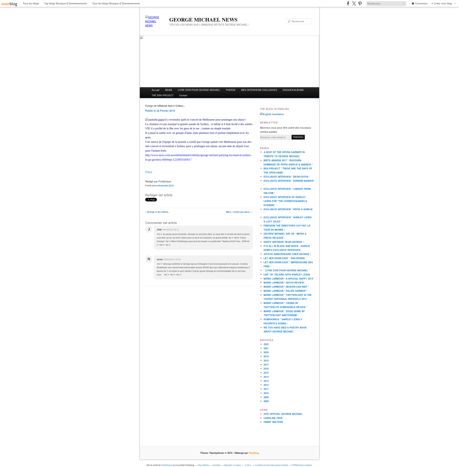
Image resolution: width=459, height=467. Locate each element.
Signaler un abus (232, 464)
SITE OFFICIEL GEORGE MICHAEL (283, 414)
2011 (266, 389)
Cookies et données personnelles (271, 464)
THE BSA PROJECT (163, 95)
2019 (266, 356)
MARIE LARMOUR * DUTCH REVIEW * (284, 282)
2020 (266, 352)
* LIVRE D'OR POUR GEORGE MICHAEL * (287, 270)
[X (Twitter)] (354, 3)
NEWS (168, 90)
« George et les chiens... (157, 211)
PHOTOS (230, 90)
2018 (266, 360)
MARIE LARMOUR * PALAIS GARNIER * (285, 290)
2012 (266, 385)
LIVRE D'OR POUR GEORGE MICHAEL (199, 90)
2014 (266, 376)
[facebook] (348, 3)
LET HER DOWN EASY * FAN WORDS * (285, 258)
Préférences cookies (302, 464)
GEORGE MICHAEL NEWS (203, 19)
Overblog (254, 452)
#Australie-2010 (165, 185)
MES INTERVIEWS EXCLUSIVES (259, 90)
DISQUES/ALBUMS (293, 90)
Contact (183, 95)
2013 (266, 381)
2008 (266, 401)
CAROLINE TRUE (273, 418)
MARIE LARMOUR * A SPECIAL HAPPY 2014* (289, 278)
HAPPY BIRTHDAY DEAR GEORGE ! (284, 242)
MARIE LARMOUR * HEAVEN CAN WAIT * (286, 286)
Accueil (155, 90)
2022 (266, 344)
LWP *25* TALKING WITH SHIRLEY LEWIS (287, 274)
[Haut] (148, 172)
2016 (266, 368)
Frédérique (166, 464)
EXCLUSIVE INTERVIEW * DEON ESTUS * (287, 176)
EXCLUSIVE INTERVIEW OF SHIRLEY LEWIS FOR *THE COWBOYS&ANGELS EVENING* (285, 201)
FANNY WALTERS (273, 422)
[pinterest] (360, 3)
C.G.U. (248, 464)
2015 (266, 372)
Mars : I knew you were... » (239, 211)
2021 (266, 348)
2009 (266, 397)
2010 (266, 393)
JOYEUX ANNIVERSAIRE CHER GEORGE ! (287, 254)
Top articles (203, 464)
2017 (266, 364)
